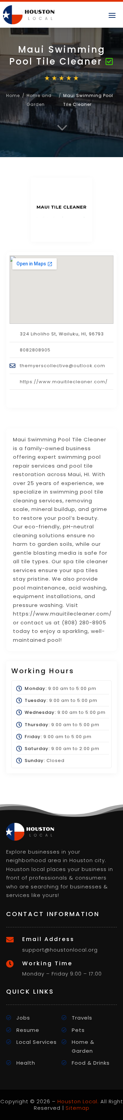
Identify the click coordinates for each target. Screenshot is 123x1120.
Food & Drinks (91, 1062)
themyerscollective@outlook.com (62, 365)
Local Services (36, 1042)
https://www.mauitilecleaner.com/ (64, 381)
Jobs (23, 1017)
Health (25, 1062)
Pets (78, 1030)
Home (13, 95)
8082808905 (35, 350)
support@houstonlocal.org (60, 949)
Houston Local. (78, 1101)
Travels (82, 1017)
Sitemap (78, 1107)
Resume (27, 1030)
